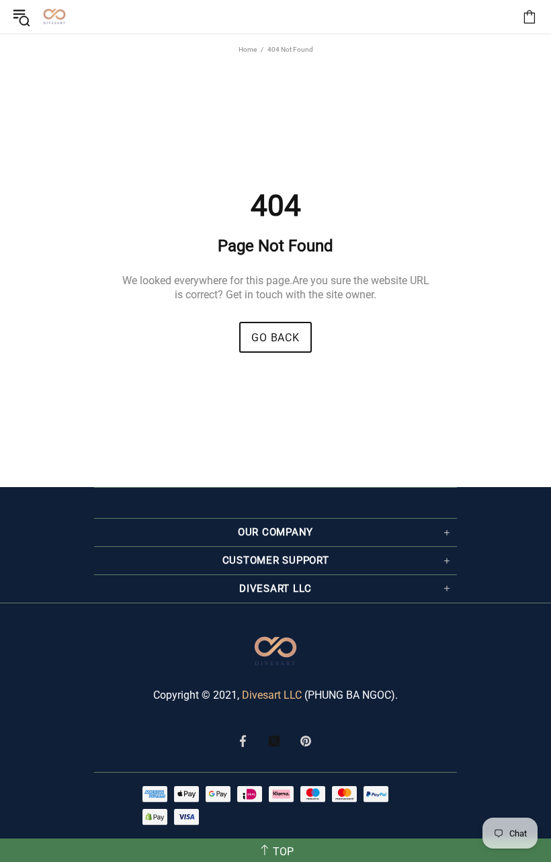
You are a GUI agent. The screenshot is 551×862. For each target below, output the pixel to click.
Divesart (54, 16)
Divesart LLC (272, 695)
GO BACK (275, 337)
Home (248, 49)
